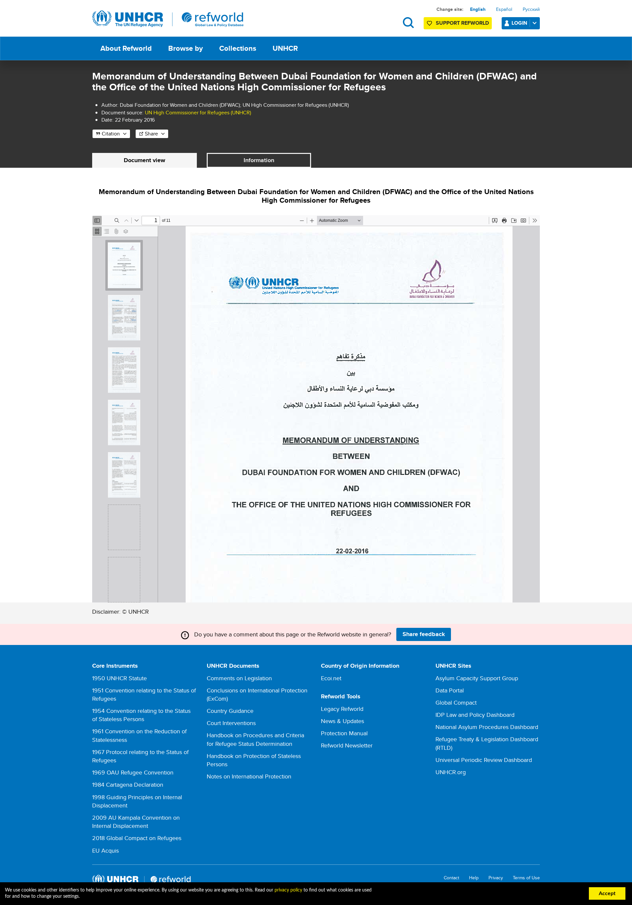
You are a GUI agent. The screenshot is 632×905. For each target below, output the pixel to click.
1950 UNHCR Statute (119, 678)
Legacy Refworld (342, 709)
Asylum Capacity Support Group (476, 678)
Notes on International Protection (249, 776)
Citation (111, 133)
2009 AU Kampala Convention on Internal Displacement (136, 821)
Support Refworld (462, 23)
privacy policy (288, 890)
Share (151, 133)
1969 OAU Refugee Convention (132, 772)
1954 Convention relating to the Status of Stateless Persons (141, 715)
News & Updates (342, 721)
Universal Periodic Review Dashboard (483, 760)
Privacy (495, 878)
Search (408, 22)
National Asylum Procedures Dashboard (486, 727)
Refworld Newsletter (347, 745)
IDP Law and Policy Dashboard (474, 715)
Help (474, 878)
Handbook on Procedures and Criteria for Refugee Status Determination (255, 739)
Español (504, 9)
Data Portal (449, 690)
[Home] (168, 19)
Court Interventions (231, 723)
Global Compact (456, 702)
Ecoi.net (331, 678)
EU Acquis (105, 850)
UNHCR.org (450, 772)
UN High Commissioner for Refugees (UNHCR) (198, 112)
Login (519, 23)
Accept (607, 893)
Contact (451, 878)
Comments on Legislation (239, 678)
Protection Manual (344, 733)
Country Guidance (230, 711)
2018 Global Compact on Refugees (136, 838)
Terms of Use (526, 878)
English (478, 9)
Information (259, 160)
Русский (531, 9)
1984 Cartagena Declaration (127, 784)
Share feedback (424, 634)
